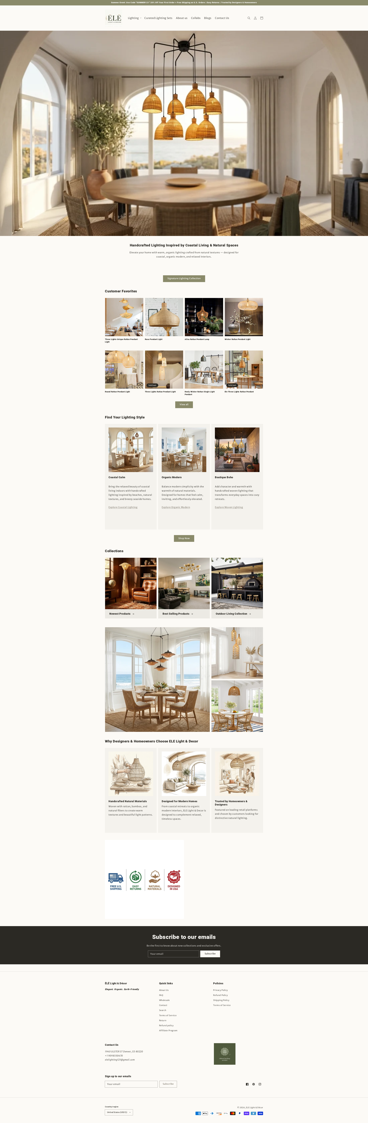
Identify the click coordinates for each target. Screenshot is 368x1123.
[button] (249, 18)
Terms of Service (168, 1015)
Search (162, 1010)
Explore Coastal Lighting (123, 507)
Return (162, 1020)
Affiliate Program (168, 1030)
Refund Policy (220, 995)
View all (184, 404)
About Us (164, 990)
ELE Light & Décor (254, 1107)
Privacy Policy (220, 990)
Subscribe (210, 953)
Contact (163, 1005)
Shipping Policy (221, 1000)
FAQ (161, 995)
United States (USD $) (117, 1112)
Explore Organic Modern (176, 507)
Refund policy (166, 1025)
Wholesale (164, 1000)
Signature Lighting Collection (184, 278)
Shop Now (184, 538)
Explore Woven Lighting (229, 507)
